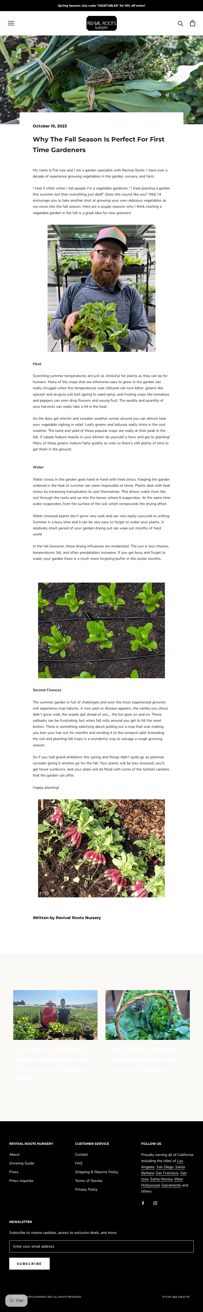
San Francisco (167, 1173)
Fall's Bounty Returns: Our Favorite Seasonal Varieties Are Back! (143, 1060)
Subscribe (29, 1264)
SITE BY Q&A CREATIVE (176, 1296)
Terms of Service (88, 1180)
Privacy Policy (86, 1189)
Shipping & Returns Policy (96, 1171)
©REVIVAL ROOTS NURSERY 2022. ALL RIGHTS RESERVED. (47, 1296)
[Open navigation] (11, 23)
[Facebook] (143, 1203)
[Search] (180, 23)
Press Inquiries (21, 1180)
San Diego (164, 1166)
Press (14, 1171)
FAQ (78, 1163)
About (14, 1154)
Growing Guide (21, 1163)
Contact (81, 1154)
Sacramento (171, 1185)
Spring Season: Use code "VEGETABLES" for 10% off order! (101, 5)
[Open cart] (192, 23)
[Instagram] (155, 1203)
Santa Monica (161, 1179)
